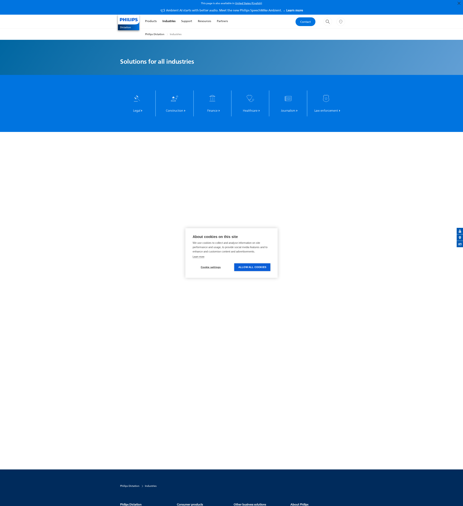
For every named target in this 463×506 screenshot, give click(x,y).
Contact (305, 21)
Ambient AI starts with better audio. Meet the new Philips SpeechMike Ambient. (234, 10)
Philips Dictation (154, 34)
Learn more (198, 256)
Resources (204, 21)
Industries (168, 21)
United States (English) (248, 3)
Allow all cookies (252, 267)
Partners (222, 21)
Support (186, 21)
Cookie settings (211, 267)
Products (151, 21)
